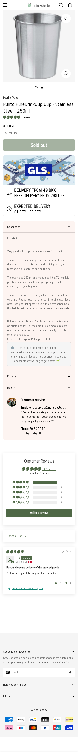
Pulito (15, 97)
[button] (70, 5)
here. (52, 339)
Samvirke (40, 308)
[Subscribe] (70, 672)
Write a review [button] (39, 512)
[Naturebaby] (39, 5)
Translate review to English (27, 588)
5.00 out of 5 (49, 469)
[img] (14, 552)
